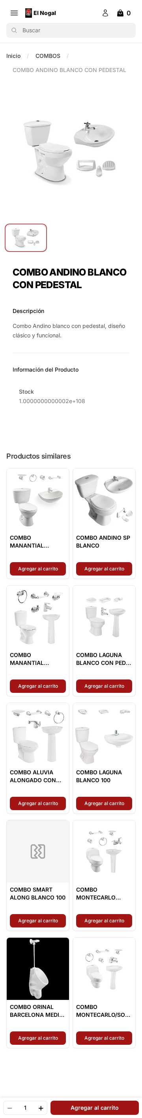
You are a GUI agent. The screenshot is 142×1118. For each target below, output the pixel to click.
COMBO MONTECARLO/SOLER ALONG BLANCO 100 (104, 1011)
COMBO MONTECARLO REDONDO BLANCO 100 (102, 893)
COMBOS (48, 55)
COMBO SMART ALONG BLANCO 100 (37, 893)
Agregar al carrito (42, 568)
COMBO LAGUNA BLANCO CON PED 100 (101, 659)
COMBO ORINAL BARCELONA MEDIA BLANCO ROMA (36, 1011)
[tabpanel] (71, 151)
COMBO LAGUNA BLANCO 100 (99, 776)
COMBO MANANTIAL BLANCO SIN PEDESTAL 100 (29, 542)
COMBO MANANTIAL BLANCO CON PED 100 (35, 659)
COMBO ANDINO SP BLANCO (103, 541)
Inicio (13, 55)
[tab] (25, 237)
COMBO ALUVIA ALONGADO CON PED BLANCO (33, 776)
